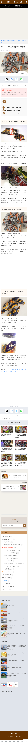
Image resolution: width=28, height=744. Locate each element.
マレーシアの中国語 (8, 586)
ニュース (7, 583)
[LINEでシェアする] (21, 79)
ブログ (6, 580)
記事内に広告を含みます (13, 85)
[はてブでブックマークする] (16, 79)
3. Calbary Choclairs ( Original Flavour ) (15, 113)
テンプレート (6, 589)
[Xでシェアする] (6, 79)
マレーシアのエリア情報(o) (11, 566)
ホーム (5, 736)
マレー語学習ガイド (8, 569)
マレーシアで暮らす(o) (10, 555)
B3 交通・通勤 (8, 542)
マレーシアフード (9, 572)
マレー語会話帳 (6, 536)
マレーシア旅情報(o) (10, 547)
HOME (15, 734)
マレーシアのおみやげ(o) (13, 416)
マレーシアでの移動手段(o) (11, 553)
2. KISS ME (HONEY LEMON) (12, 110)
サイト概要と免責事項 (12, 736)
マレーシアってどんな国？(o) (12, 550)
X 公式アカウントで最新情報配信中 (14, 6)
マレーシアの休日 (9, 560)
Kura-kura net (15, 2)
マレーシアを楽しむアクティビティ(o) (14, 563)
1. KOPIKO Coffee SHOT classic (13, 107)
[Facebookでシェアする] (11, 79)
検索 (24, 525)
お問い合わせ (21, 736)
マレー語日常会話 (7, 574)
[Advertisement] (14, 24)
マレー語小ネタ (7, 577)
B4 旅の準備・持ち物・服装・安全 (13, 544)
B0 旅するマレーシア (8, 539)
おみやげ (8, 418)
